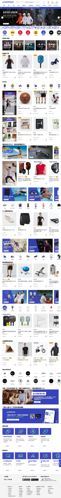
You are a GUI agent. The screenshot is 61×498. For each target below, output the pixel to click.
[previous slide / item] (2, 17)
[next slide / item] (58, 17)
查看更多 (7, 445)
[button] (25, 24)
